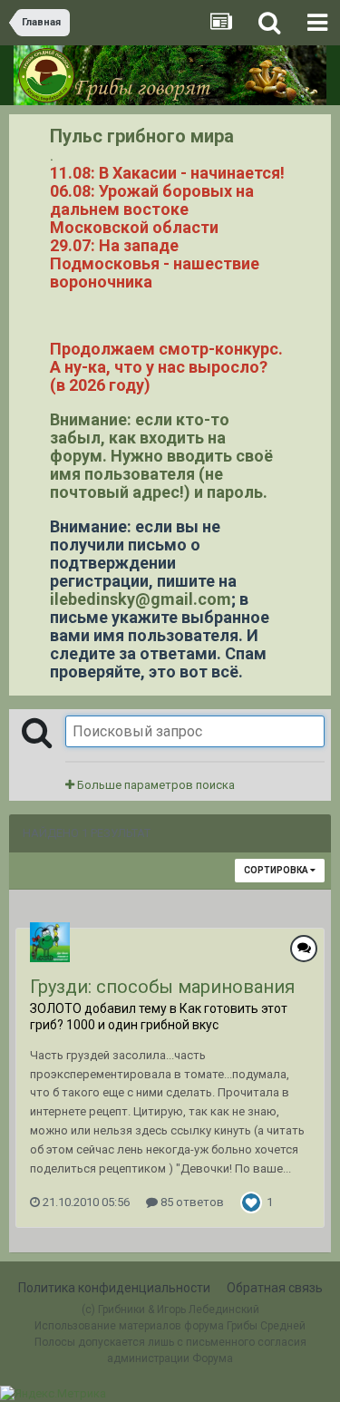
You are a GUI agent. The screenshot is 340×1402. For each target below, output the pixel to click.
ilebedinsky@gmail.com (140, 599)
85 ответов (191, 1202)
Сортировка (277, 870)
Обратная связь (275, 1287)
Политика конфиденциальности (114, 1287)
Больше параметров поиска (154, 785)
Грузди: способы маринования (162, 987)
